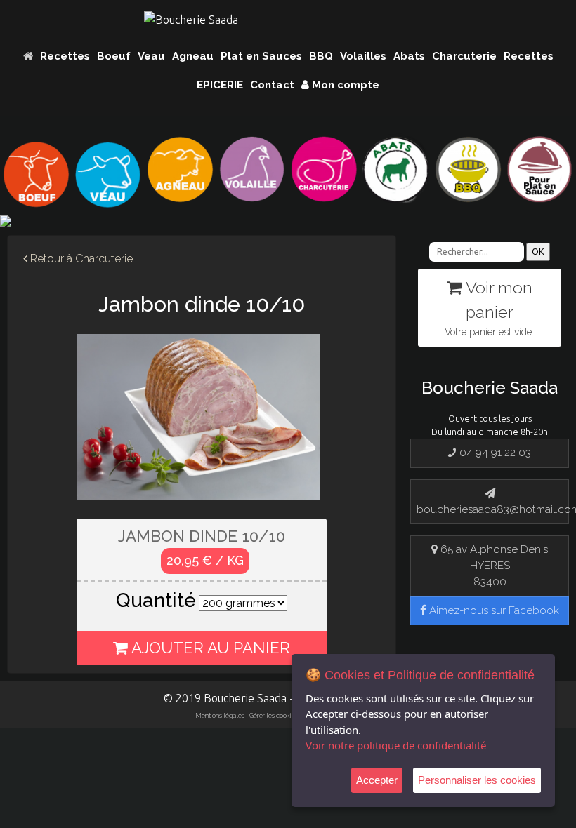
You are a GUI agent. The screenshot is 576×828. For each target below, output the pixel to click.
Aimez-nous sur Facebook (492, 610)
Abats (409, 56)
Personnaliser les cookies (477, 780)
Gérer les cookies (273, 715)
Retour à (80, 258)
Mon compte (344, 85)
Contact (272, 85)
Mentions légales (219, 715)
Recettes (65, 56)
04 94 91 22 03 (494, 452)
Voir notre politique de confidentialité (396, 745)
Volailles (363, 56)
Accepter (377, 780)
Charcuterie (464, 56)
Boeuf (114, 56)
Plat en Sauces (261, 56)
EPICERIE (220, 85)
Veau (151, 56)
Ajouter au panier (209, 648)
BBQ (321, 56)
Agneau (193, 56)
